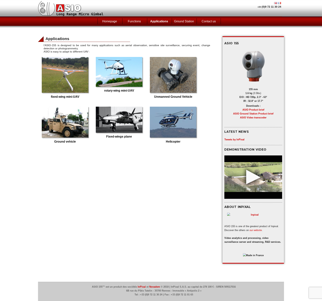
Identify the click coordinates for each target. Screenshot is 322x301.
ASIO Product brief (253, 109)
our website (256, 230)
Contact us (209, 21)
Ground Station (184, 21)
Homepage (109, 21)
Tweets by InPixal (234, 139)
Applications (159, 21)
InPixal (142, 286)
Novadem (154, 286)
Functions (134, 21)
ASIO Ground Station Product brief (253, 113)
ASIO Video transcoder (253, 117)
